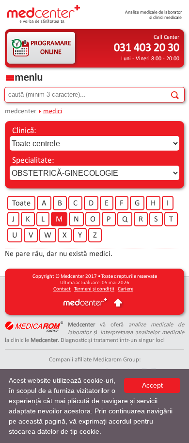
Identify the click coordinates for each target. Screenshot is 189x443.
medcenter (20, 111)
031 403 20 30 (146, 48)
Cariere (125, 289)
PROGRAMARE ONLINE (51, 48)
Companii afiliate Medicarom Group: (95, 360)
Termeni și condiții (94, 289)
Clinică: (24, 131)
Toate (21, 203)
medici (52, 111)
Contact (62, 289)
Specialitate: (33, 160)
